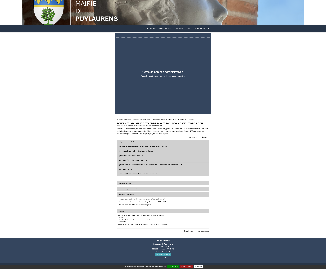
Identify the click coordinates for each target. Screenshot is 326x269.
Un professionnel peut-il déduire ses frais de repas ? (135, 205)
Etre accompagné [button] (178, 28)
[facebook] (161, 258)
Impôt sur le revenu (145, 119)
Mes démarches (153, 76)
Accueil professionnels (124, 119)
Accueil (144, 76)
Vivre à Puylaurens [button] (165, 28)
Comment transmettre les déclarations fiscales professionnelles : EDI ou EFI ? (142, 202)
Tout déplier (203, 137)
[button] (147, 29)
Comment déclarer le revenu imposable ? (134, 160)
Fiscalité (135, 119)
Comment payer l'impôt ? (128, 169)
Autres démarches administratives (172, 76)
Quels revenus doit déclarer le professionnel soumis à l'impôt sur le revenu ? (142, 199)
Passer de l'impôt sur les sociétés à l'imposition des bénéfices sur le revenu (142, 215)
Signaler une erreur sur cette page (196, 231)
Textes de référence (125, 183)
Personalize (198, 266)
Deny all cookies (187, 266)
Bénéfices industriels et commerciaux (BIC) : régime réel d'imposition (173, 119)
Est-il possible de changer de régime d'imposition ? (137, 174)
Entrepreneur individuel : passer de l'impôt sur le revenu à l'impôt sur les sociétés (143, 224)
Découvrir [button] (190, 28)
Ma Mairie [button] (153, 28)
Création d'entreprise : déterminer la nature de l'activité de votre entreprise (141, 220)
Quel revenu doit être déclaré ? (130, 155)
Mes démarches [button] (200, 28)
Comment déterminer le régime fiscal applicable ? (137, 151)
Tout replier (193, 137)
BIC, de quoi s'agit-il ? (127, 142)
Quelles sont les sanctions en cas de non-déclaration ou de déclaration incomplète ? (149, 165)
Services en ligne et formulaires (129, 189)
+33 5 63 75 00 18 (163, 251)
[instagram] (165, 258)
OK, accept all (173, 266)
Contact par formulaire (163, 254)
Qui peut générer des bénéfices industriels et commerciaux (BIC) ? (143, 146)
